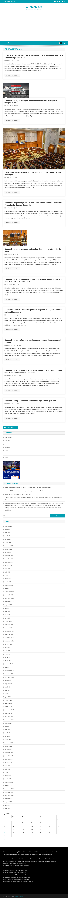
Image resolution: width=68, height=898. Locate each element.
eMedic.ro (5, 852)
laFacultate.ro (55, 852)
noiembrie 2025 (9, 555)
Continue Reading (13, 75)
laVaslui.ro (6, 872)
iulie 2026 (7, 529)
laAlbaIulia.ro (12, 872)
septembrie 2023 (9, 641)
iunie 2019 (7, 808)
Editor (18, 60)
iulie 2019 (7, 805)
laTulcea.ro (24, 881)
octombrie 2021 (9, 716)
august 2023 (8, 644)
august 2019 (8, 802)
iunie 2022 (7, 690)
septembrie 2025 (9, 562)
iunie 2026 (7, 532)
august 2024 (8, 605)
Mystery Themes (19, 896)
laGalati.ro (48, 859)
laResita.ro (20, 877)
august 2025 (8, 565)
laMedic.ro (12, 852)
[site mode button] (60, 43)
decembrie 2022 (9, 670)
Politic (6, 450)
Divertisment (8, 437)
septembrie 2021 (9, 720)
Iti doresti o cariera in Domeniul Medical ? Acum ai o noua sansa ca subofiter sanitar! (28, 487)
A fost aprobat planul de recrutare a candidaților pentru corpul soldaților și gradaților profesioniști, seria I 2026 (33, 499)
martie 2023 (8, 660)
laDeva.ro (28, 861)
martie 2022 (8, 700)
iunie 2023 (7, 651)
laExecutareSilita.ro (14, 854)
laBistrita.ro (27, 875)
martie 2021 (8, 739)
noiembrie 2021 (9, 713)
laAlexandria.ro (21, 872)
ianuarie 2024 (8, 628)
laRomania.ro (34, 7)
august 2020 (8, 762)
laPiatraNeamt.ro (33, 854)
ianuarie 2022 (8, 706)
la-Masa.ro (31, 852)
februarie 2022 (9, 703)
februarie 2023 (9, 664)
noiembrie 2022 (9, 674)
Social (6, 454)
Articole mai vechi (10, 427)
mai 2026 (7, 536)
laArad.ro (5, 875)
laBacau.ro (12, 875)
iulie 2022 (7, 687)
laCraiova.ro (41, 859)
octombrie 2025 (9, 559)
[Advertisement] (34, 28)
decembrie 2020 (9, 749)
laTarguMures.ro (15, 881)
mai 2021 (7, 733)
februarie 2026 (9, 546)
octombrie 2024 (9, 598)
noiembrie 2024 (9, 595)
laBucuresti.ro (15, 859)
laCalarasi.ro (21, 861)
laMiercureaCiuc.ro (50, 861)
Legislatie (7, 447)
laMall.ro (37, 852)
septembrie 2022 (9, 680)
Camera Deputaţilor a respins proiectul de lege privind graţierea (30, 401)
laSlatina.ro (11, 879)
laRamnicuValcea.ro (8, 865)
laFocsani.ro (34, 861)
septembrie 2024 (9, 601)
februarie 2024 (9, 624)
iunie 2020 (7, 769)
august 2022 (8, 683)
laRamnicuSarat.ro (22, 863)
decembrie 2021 (9, 710)
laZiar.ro (42, 852)
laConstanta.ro (33, 859)
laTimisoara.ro (7, 861)
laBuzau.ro (14, 861)
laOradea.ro (6, 863)
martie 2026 (8, 542)
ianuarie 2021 (8, 746)
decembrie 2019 (9, 789)
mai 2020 (7, 772)
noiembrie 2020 (9, 752)
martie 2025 (8, 582)
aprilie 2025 (8, 578)
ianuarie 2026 (8, 549)
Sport (6, 457)
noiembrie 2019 (9, 792)
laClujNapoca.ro (23, 859)
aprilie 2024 (8, 618)
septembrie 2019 (9, 798)
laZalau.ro (30, 881)
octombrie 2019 (9, 795)
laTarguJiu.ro (7, 881)
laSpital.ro (18, 852)
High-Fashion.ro (42, 854)
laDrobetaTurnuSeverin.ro (22, 865)
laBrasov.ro (6, 870)
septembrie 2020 (9, 759)
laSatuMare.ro (27, 877)
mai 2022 (7, 693)
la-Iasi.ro (12, 870)
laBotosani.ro (6, 877)
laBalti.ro (49, 854)
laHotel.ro (24, 852)
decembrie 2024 (9, 591)
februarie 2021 (9, 743)
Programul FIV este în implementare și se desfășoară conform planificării (25, 491)
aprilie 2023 (8, 657)
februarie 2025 (9, 585)
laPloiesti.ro (55, 859)
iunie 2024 (7, 611)
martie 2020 (8, 779)
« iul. (4, 840)
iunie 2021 (7, 729)
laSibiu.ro (5, 879)
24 (4, 832)
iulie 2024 (7, 608)
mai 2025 (7, 575)
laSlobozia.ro (18, 879)
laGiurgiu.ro (41, 861)
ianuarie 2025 (8, 588)
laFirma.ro (47, 852)
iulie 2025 (7, 568)
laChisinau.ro (24, 854)
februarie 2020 (9, 782)
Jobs (6, 444)
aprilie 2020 (8, 775)
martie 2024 (8, 621)
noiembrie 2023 (9, 634)
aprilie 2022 (8, 697)
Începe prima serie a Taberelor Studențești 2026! (18, 494)
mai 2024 (7, 615)
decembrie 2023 (9, 631)
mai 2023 (7, 654)
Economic (7, 440)
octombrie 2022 (9, 677)
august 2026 (8, 526)
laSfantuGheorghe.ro (21, 870)
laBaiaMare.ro (19, 875)
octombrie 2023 (9, 637)
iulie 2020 (7, 766)
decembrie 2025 (9, 552)
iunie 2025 (7, 572)
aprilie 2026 (8, 539)
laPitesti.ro (13, 863)
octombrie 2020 (9, 756)
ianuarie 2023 (8, 667)
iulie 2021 (7, 726)
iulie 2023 (7, 647)
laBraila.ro (13, 877)
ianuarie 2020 (8, 785)
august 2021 (8, 723)
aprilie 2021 (8, 736)
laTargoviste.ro (26, 879)
